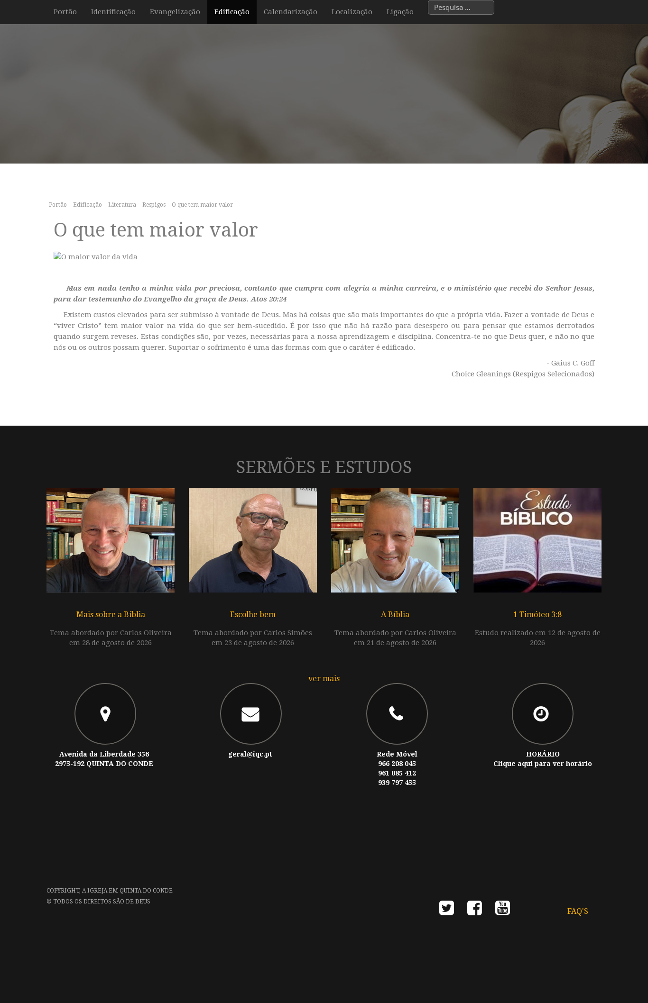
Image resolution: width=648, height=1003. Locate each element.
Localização (352, 12)
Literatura (122, 204)
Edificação (232, 12)
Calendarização (290, 12)
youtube (502, 911)
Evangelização (175, 12)
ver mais (324, 678)
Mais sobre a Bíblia (110, 614)
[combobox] (461, 7)
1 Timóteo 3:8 (537, 614)
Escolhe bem (253, 614)
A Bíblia (395, 614)
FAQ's (577, 911)
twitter (446, 911)
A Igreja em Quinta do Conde (127, 890)
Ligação (400, 12)
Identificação (113, 12)
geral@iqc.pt (250, 754)
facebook (474, 911)
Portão (65, 12)
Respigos (154, 204)
